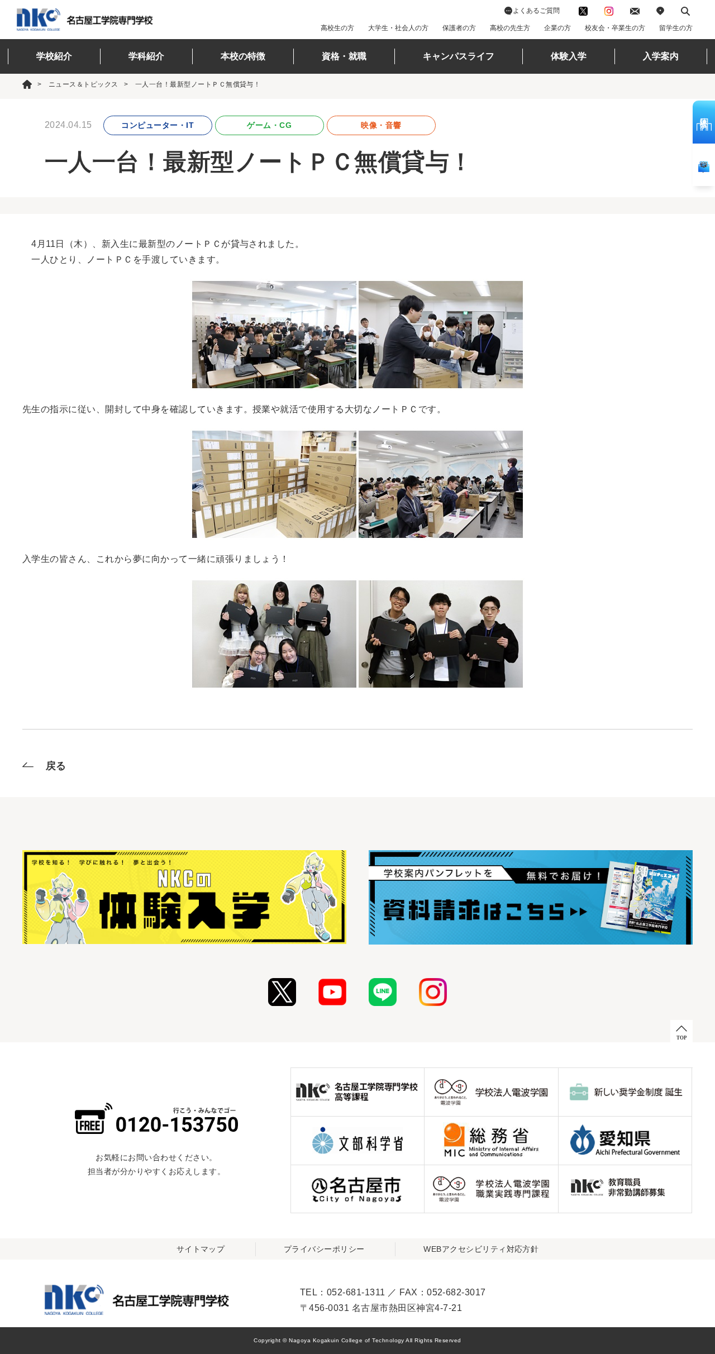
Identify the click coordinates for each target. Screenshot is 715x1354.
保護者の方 (459, 28)
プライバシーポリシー (324, 1249)
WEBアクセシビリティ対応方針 (480, 1249)
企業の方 (557, 28)
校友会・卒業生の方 (615, 28)
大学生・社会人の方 (398, 28)
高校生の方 (337, 28)
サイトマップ (201, 1249)
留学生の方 (676, 28)
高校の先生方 (510, 28)
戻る (56, 765)
